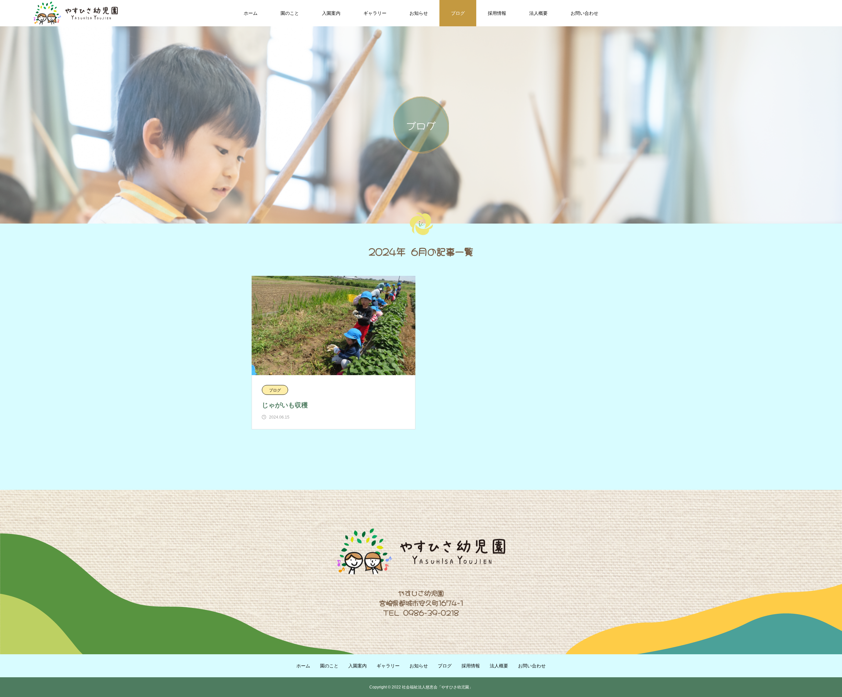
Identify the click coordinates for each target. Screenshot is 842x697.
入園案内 (331, 13)
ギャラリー (374, 13)
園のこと (290, 13)
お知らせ (418, 13)
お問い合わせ (584, 13)
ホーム (251, 13)
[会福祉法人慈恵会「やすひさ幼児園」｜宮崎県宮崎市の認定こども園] (75, 13)
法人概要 (538, 13)
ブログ (458, 13)
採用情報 (497, 13)
